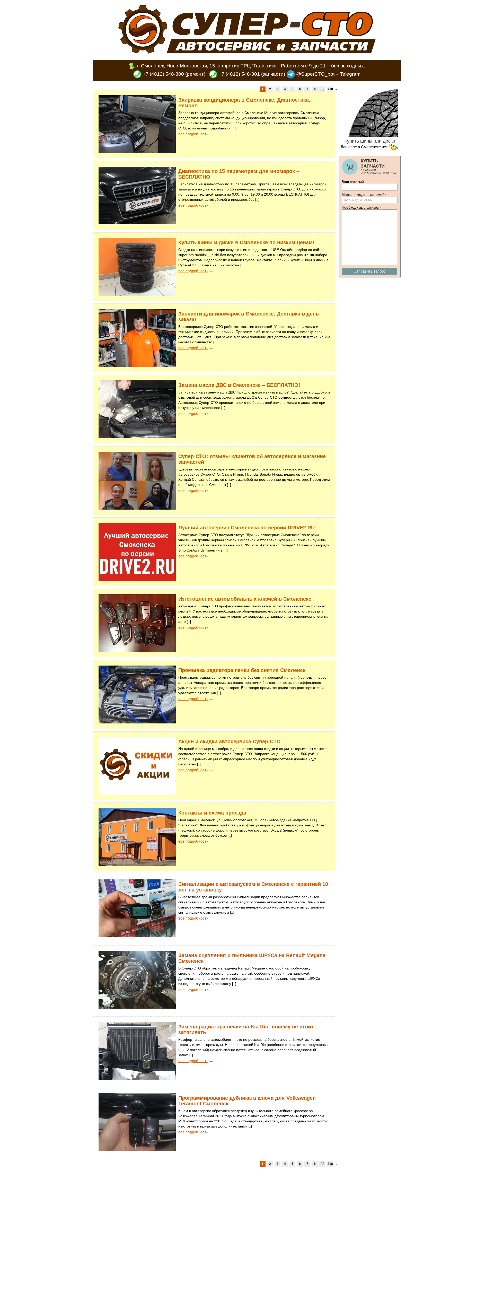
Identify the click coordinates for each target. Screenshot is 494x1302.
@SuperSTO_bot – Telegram (327, 74)
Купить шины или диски (370, 141)
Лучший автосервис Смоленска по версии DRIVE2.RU (246, 527)
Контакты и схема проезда (212, 813)
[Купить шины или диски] (369, 135)
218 (330, 89)
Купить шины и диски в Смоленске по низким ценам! (246, 242)
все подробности (193, 134)
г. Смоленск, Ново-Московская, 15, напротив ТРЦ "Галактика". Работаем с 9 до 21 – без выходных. (251, 65)
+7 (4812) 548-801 (238, 74)
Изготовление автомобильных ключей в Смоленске (244, 599)
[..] (322, 89)
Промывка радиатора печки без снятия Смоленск (241, 670)
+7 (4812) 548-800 (163, 74)
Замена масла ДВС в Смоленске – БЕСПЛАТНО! (239, 385)
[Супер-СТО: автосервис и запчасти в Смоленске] (247, 52)
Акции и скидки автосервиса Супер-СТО (229, 741)
